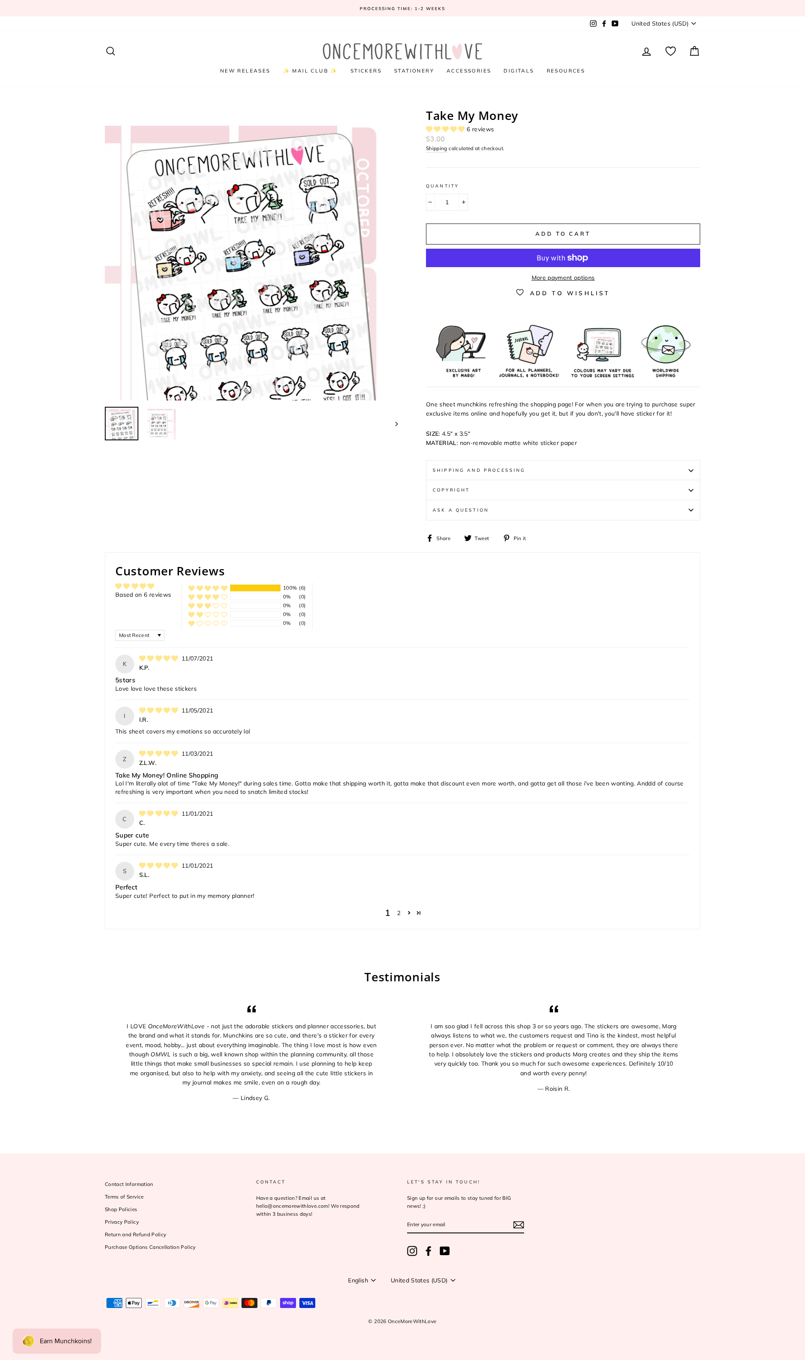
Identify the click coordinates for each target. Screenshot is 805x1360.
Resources (566, 71)
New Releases (245, 71)
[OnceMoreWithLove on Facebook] (428, 1251)
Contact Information (129, 1184)
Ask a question (461, 510)
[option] (402, 8)
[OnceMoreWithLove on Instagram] (412, 1251)
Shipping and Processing (479, 470)
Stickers (366, 71)
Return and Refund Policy (135, 1234)
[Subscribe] (518, 1225)
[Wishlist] (671, 51)
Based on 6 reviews (143, 594)
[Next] (392, 423)
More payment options (563, 277)
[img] (159, 658)
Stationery (414, 71)
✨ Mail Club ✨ (310, 71)
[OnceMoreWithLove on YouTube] (445, 1251)
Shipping (436, 148)
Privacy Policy (122, 1222)
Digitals (519, 71)
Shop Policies (121, 1209)
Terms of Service (124, 1197)
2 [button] (398, 913)
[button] (446, 129)
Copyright (451, 490)
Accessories (469, 71)
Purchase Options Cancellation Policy (150, 1247)
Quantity (442, 186)
